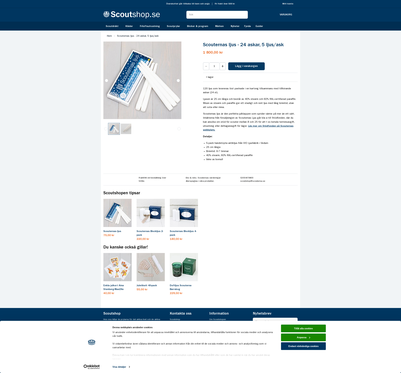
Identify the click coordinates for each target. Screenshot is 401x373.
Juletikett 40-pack (147, 285)
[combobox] (217, 15)
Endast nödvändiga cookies (303, 346)
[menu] (200, 26)
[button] (178, 81)
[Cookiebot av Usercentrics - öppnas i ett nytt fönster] (91, 367)
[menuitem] (113, 26)
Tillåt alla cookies (303, 328)
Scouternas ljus (112, 231)
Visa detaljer (119, 366)
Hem (109, 36)
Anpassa (301, 337)
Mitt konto (287, 4)
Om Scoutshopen (217, 319)
